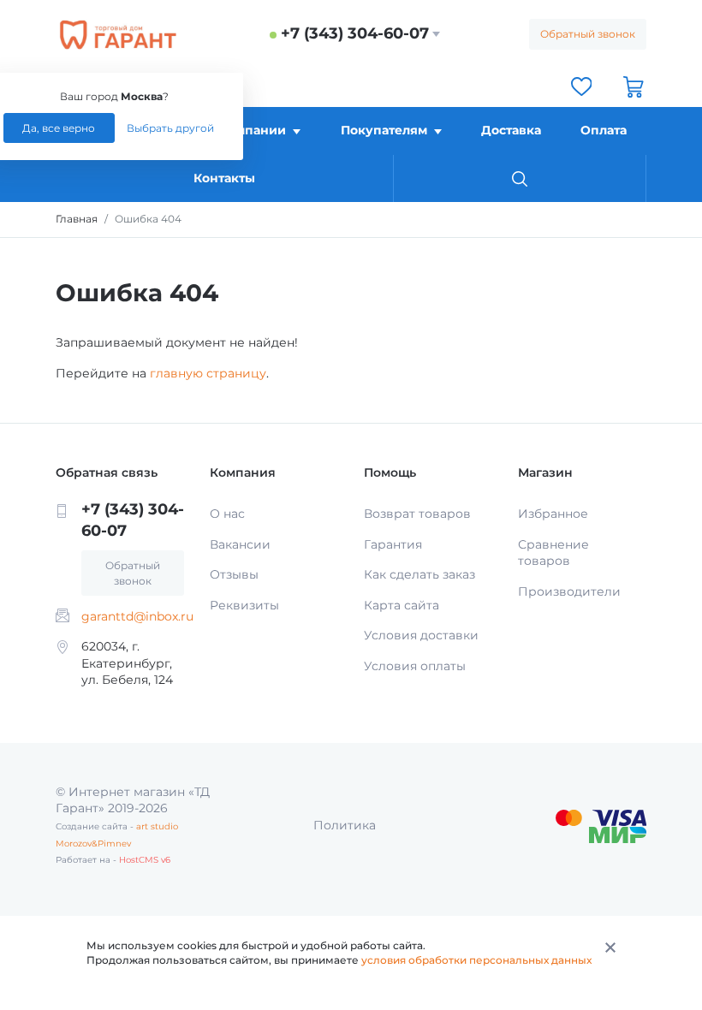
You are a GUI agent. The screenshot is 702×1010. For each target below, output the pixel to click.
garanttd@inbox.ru (137, 616)
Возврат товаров (417, 513)
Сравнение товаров (553, 553)
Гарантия (393, 544)
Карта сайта (401, 605)
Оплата (603, 130)
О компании (246, 130)
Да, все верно (58, 128)
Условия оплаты (415, 666)
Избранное (553, 513)
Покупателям (384, 130)
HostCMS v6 (144, 859)
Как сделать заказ (419, 574)
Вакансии (240, 544)
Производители (569, 591)
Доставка (511, 130)
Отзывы (234, 574)
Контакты (224, 178)
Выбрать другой (170, 128)
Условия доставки (421, 635)
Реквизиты (244, 605)
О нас (227, 513)
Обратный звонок (587, 33)
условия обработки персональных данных (476, 960)
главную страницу (208, 373)
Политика (344, 825)
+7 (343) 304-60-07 (355, 33)
